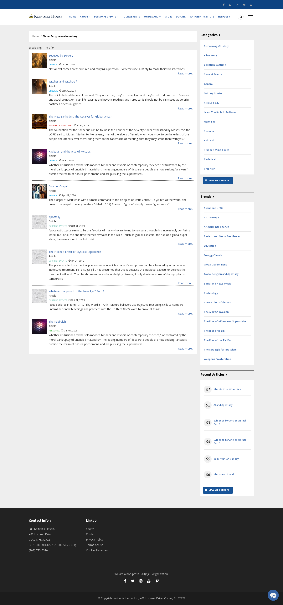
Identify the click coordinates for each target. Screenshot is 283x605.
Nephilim (209, 121)
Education (210, 246)
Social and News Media (217, 283)
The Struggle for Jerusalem (220, 349)
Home (72, 17)
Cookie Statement (97, 550)
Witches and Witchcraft (63, 81)
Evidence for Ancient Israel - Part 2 (230, 422)
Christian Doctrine (215, 65)
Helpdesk (224, 17)
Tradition (209, 169)
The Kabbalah (57, 321)
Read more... (185, 73)
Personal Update (105, 17)
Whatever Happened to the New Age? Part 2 (76, 291)
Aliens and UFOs (213, 208)
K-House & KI (211, 103)
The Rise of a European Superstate (225, 321)
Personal (54, 330)
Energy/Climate (213, 255)
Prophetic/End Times (61, 125)
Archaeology (211, 217)
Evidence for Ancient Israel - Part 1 (230, 441)
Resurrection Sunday (226, 459)
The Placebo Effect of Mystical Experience (75, 252)
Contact (91, 534)
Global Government (215, 264)
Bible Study (211, 55)
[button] (273, 595)
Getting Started (213, 93)
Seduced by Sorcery (61, 55)
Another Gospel (58, 186)
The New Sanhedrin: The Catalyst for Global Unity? (80, 116)
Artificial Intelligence (216, 227)
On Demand (151, 17)
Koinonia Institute (201, 17)
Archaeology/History (216, 46)
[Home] (46, 15)
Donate (181, 17)
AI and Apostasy (223, 405)
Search (90, 529)
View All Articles (219, 180)
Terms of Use (94, 545)
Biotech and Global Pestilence (222, 236)
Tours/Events (131, 17)
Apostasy (54, 217)
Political (209, 140)
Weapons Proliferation (217, 359)
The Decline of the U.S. (217, 302)
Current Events (58, 225)
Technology (211, 293)
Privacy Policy (94, 539)
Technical (209, 159)
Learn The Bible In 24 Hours (220, 112)
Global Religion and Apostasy (221, 274)
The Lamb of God (224, 474)
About (84, 17)
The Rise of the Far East (218, 340)
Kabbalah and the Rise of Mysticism (71, 151)
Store (168, 17)
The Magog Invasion (216, 312)
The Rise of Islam (214, 331)
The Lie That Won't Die (227, 389)
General (53, 64)
